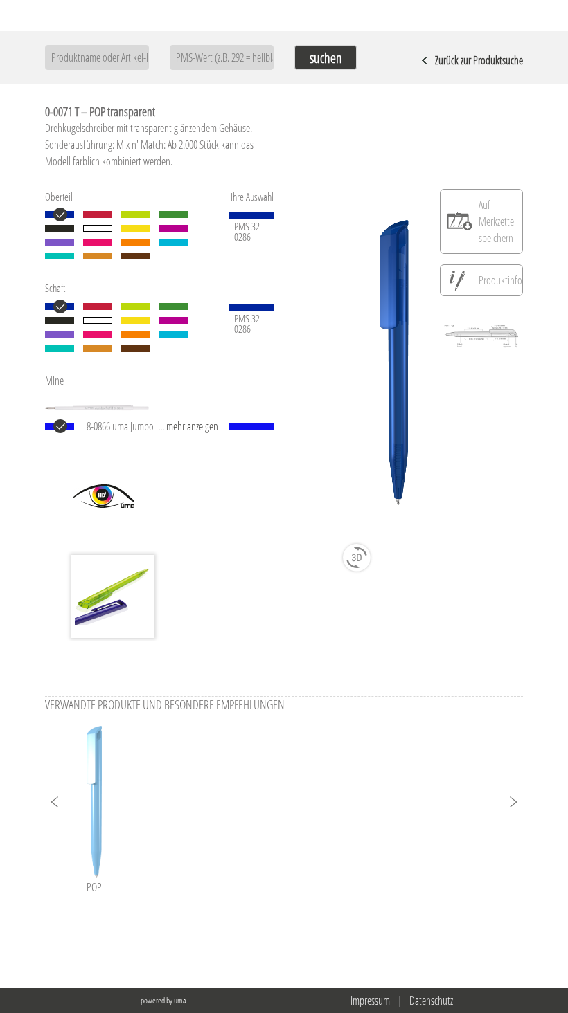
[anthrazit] (59, 228)
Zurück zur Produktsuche (479, 60)
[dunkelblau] (59, 214)
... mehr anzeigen (188, 426)
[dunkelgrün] (173, 214)
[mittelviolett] (173, 228)
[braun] (135, 256)
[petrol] (59, 256)
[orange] (135, 242)
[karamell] (97, 256)
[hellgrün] (135, 214)
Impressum (370, 1000)
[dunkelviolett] (59, 242)
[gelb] (135, 228)
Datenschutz (431, 1000)
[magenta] (97, 242)
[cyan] (173, 242)
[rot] (97, 214)
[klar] (97, 228)
